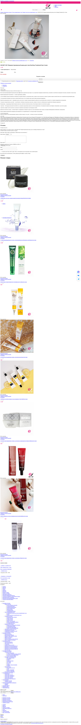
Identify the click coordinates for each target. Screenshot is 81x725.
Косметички (7, 673)
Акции (4, 589)
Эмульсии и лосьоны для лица (10, 629)
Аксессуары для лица (9, 674)
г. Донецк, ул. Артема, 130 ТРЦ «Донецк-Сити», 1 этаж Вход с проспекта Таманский (5, 567)
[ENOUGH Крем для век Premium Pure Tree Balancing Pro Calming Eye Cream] (17, 276)
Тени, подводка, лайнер (11, 655)
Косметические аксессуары (8, 672)
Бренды (4, 588)
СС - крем (9, 662)
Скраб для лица (10, 619)
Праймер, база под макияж (12, 664)
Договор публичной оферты (8, 599)
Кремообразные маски (11, 611)
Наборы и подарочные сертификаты (9, 682)
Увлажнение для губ (11, 667)
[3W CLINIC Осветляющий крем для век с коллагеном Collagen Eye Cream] (17, 552)
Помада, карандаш (10, 670)
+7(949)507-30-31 (4, 570)
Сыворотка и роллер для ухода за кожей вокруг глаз (17, 613)
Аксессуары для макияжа (9, 675)
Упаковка (6, 683)
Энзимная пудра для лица (12, 617)
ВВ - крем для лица (10, 657)
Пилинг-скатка (10, 620)
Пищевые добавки (6, 685)
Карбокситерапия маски (11, 607)
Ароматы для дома (8, 680)
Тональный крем (10, 660)
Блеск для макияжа (10, 669)
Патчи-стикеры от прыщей (12, 605)
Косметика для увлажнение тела (11, 646)
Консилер (9, 661)
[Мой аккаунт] (75, 10)
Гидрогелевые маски (11, 608)
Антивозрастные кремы (11, 627)
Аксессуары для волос (9, 676)
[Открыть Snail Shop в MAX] (78, 271)
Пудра (8, 663)
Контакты (4, 591)
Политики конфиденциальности (37, 723)
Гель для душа (7, 649)
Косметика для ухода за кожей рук (11, 647)
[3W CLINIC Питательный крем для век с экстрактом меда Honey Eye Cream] (17, 318)
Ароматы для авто (8, 681)
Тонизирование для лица (9, 630)
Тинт (8, 668)
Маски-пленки (10, 609)
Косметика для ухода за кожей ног (11, 645)
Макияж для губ (8, 666)
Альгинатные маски (11, 606)
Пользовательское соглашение (8, 597)
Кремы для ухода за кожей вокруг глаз (14, 615)
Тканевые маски (10, 610)
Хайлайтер (9, 658)
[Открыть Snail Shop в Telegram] (78, 279)
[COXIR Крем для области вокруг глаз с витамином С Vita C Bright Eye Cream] (17, 393)
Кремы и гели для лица (9, 624)
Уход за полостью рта (9, 642)
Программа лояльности (7, 594)
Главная (4, 586)
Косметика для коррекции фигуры (11, 648)
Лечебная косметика (8, 641)
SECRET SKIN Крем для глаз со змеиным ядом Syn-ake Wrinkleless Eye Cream (14, 516)
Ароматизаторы (6, 679)
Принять (10, 724)
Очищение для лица (8, 616)
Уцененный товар (6, 687)
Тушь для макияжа (10, 652)
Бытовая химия (5, 686)
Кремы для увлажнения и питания (13, 625)
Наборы (6, 684)
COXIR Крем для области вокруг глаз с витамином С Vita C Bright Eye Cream (13, 399)
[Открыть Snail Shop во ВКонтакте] (78, 275)
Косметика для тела (6, 640)
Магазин (4, 587)
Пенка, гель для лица (11, 621)
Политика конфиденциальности (9, 595)
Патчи (8, 614)
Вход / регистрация (6, 712)
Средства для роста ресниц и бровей (14, 653)
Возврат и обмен (6, 592)
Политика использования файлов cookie (10, 598)
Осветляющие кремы (11, 626)
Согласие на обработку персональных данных (11, 596)
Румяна (8, 665)
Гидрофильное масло (11, 623)
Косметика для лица (6, 603)
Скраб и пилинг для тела (9, 644)
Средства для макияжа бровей (12, 654)
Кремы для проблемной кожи (12, 628)
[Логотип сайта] (48, 8)
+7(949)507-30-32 (4, 579)
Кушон (8, 659)
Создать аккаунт (3, 721)
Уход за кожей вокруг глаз (10, 612)
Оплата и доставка (6, 593)
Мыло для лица (10, 618)
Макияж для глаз (8, 651)
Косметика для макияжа (7, 650)
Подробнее (4, 724)
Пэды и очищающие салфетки (12, 622)
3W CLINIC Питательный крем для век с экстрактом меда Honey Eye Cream (13, 357)
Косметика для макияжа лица (10, 656)
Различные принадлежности (10, 678)
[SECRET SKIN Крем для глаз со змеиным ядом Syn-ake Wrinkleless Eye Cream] (17, 477)
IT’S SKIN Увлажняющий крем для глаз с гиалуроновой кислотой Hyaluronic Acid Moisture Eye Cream (18, 240)
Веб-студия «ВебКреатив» (16, 691)
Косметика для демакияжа (10, 671)
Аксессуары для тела (9, 677)
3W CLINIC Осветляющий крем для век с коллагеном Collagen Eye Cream (13, 558)
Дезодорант (7, 643)
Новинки (4, 590)
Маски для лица (8, 604)
